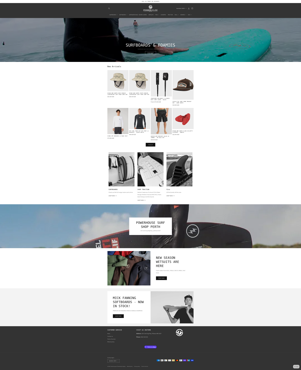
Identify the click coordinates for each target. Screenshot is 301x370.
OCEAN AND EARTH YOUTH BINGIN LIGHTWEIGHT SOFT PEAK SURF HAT (139, 94)
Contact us (110, 336)
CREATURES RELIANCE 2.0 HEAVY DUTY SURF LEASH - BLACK (160, 99)
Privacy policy (137, 366)
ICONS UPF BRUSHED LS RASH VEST (117, 136)
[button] (109, 8)
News (108, 333)
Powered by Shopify (121, 366)
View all (150, 144)
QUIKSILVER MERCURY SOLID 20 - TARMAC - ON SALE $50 (160, 137)
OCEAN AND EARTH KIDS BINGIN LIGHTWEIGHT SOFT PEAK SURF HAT (117, 94)
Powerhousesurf (114, 366)
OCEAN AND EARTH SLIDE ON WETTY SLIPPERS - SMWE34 (183, 131)
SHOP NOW (150, 53)
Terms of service (111, 339)
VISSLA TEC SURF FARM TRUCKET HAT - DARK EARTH (182, 102)
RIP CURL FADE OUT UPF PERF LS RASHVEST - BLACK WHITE (139, 131)
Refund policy (110, 341)
